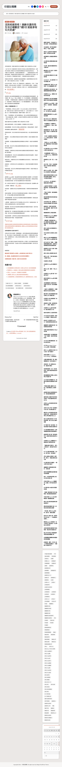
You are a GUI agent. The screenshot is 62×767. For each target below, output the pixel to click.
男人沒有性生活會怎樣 (10, 288)
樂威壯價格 (53, 634)
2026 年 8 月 (47, 25)
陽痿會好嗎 (53, 710)
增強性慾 (21, 129)
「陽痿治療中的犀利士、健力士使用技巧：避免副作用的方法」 (50, 447)
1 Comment (25, 33)
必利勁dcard (47, 582)
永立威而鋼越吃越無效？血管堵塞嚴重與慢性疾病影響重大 (50, 430)
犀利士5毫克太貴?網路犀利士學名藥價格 (50, 229)
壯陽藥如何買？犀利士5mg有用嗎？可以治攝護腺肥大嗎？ (50, 85)
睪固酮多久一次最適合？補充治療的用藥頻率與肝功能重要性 (21, 270)
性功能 (46, 603)
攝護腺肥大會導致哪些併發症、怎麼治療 (50, 468)
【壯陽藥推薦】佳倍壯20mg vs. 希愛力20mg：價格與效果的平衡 (50, 155)
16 (58, 739)
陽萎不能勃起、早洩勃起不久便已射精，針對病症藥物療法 (50, 43)
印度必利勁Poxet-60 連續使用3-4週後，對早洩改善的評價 (50, 483)
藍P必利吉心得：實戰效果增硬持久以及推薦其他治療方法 (50, 119)
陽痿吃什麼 (47, 710)
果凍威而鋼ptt (47, 629)
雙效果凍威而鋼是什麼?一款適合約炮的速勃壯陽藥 (50, 507)
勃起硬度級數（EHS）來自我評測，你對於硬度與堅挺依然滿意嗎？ (50, 370)
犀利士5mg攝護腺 (48, 665)
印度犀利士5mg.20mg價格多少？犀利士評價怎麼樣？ (50, 216)
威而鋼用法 (47, 579)
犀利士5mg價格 (47, 653)
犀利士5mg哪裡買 (48, 663)
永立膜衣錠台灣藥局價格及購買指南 (50, 62)
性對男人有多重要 (18, 283)
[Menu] (28, 6)
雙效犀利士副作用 (48, 715)
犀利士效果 (53, 684)
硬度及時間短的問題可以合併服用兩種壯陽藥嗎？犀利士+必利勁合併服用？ (50, 176)
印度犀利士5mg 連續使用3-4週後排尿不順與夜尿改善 (50, 441)
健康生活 (7, 21)
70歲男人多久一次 (9, 283)
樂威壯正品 (54, 641)
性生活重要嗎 (25, 283)
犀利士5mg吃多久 (48, 660)
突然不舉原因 (47, 701)
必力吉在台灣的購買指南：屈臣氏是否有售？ (50, 341)
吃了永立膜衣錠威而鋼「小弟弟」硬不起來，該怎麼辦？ (50, 452)
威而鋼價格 (47, 570)
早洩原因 (46, 620)
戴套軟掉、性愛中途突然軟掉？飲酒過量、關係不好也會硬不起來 (50, 208)
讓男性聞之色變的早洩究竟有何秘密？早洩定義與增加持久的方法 (50, 398)
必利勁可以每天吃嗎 (48, 587)
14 (54, 739)
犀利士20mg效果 (48, 672)
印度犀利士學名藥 (48, 261)
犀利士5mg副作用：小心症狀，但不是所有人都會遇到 (50, 110)
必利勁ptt (53, 582)
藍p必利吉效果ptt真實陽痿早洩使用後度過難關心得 (50, 533)
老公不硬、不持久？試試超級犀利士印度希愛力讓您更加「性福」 (50, 166)
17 (44, 743)
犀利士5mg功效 (47, 658)
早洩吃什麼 (52, 620)
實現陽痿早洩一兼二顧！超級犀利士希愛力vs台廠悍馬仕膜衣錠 (50, 131)
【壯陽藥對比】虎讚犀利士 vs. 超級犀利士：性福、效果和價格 (50, 125)
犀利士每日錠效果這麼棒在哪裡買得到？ (50, 502)
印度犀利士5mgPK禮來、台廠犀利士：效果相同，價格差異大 (50, 105)
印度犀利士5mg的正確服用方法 (50, 265)
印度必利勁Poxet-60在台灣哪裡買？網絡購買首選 (50, 497)
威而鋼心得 (47, 577)
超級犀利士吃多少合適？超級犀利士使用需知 (50, 249)
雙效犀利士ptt (53, 712)
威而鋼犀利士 (53, 577)
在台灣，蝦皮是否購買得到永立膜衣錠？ (50, 66)
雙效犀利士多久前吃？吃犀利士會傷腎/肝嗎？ (50, 71)
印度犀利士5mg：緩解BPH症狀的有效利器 (50, 94)
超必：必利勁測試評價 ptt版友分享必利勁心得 (50, 477)
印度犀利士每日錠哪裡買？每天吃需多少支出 (50, 299)
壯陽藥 (52, 558)
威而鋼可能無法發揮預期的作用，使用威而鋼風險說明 (50, 393)
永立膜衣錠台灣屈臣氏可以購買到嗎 (50, 76)
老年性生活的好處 (28, 288)
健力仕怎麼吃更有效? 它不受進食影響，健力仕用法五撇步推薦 (50, 420)
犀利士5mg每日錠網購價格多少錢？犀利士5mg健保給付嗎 (50, 238)
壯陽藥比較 (54, 563)
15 (56, 739)
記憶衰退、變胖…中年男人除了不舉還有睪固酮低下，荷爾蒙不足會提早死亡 (50, 544)
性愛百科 (12, 21)
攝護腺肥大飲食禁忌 (48, 617)
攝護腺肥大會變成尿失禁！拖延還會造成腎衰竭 (50, 326)
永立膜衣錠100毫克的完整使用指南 (50, 488)
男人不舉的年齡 (47, 693)
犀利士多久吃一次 (48, 682)
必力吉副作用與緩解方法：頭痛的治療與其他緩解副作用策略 (50, 381)
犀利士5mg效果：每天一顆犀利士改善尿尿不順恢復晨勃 (50, 171)
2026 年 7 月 (47, 30)
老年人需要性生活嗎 (19, 288)
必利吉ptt (53, 598)
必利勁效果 (54, 591)
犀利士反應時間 (47, 677)
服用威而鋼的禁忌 (48, 627)
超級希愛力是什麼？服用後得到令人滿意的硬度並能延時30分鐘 (50, 436)
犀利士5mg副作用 (48, 655)
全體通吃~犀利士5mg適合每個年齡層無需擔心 (17, 274)
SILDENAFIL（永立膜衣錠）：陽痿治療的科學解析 (50, 182)
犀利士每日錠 (47, 686)
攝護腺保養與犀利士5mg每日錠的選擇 (50, 115)
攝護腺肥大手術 (47, 610)
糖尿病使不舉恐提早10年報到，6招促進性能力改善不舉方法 (18, 253)
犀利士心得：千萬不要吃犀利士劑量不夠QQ (50, 257)
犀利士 (46, 646)
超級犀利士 (17, 294)
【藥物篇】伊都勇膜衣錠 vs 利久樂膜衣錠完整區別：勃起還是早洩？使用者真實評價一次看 (50, 223)
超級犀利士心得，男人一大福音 (50, 160)
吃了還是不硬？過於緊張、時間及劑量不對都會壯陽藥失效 (50, 425)
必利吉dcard (47, 598)
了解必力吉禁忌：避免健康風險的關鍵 (50, 193)
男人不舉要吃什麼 (48, 696)
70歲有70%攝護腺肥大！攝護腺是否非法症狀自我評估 (50, 290)
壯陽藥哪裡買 (47, 563)
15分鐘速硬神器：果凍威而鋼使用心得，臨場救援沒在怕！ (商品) (22, 276)
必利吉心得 (54, 601)
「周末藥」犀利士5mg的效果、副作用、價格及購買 (50, 511)
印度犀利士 (47, 558)
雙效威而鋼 (47, 712)
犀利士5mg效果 (47, 667)
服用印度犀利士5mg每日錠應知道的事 (50, 279)
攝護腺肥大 (51, 603)
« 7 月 (46, 755)
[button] (54, 6)
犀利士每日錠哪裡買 (48, 689)
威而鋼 (46, 565)
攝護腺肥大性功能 (48, 608)
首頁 (7, 13)
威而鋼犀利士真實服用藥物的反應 (50, 57)
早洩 (55, 617)
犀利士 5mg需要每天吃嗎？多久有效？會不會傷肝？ (50, 350)
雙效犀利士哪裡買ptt (48, 717)
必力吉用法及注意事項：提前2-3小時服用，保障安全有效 (50, 316)
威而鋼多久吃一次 (48, 575)
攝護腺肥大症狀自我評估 (49, 615)
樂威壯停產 (47, 634)
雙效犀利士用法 (47, 720)
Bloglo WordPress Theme (43, 764)
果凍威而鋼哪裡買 (48, 632)
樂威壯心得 (54, 639)
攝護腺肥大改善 (47, 613)
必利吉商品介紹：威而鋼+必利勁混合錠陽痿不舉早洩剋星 (50, 202)
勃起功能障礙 (47, 556)
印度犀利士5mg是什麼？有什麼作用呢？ (50, 274)
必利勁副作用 (47, 584)
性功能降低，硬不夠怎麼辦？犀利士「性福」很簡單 (50, 47)
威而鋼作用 (51, 565)
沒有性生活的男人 (27, 285)
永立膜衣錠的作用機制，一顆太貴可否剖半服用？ (50, 463)
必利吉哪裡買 (47, 601)
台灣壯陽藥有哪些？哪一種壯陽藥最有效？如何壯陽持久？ (50, 360)
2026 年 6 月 (47, 34)
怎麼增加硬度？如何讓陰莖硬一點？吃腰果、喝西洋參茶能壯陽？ (50, 336)
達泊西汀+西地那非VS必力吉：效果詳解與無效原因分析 (50, 321)
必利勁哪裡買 (47, 589)
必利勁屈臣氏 (47, 591)
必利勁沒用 (47, 594)
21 (54, 743)
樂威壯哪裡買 (47, 639)
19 (49, 743)
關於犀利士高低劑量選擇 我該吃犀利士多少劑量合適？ (50, 294)
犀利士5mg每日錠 (48, 670)
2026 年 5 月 (47, 38)
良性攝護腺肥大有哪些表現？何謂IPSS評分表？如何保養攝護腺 (21, 268)
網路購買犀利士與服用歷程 (50, 212)
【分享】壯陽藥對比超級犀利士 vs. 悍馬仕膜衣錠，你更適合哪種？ (50, 137)
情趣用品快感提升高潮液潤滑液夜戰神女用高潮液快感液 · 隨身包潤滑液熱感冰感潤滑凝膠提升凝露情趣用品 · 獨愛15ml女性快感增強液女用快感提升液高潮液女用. (21, 226)
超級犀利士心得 (47, 705)
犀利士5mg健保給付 (48, 651)
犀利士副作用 (47, 674)
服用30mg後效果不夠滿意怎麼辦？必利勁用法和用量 (50, 52)
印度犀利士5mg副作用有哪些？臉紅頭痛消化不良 (50, 308)
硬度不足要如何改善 (48, 698)
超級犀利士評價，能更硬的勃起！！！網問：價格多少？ (50, 304)
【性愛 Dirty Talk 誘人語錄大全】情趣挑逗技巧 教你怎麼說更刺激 (50, 144)
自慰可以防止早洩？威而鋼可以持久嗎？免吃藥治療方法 (50, 408)
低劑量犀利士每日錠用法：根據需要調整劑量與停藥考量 (50, 90)
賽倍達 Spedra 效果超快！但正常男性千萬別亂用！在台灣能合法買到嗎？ (50, 523)
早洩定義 (46, 622)
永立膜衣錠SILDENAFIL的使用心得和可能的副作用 (50, 149)
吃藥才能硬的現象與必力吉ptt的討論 (50, 330)
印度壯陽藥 (10, 6)
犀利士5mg (51, 646)
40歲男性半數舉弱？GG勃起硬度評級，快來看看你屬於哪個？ (50, 187)
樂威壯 (54, 632)
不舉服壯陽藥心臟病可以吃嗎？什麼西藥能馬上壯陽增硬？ (50, 387)
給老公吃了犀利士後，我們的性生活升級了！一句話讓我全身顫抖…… (50, 517)
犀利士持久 (47, 684)
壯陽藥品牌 (53, 560)
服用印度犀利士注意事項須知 (50, 312)
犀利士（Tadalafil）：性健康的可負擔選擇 (16, 272)
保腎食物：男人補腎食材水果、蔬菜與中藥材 (50, 365)
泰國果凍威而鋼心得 (48, 644)
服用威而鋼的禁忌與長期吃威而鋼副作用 (50, 197)
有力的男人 (11, 89)
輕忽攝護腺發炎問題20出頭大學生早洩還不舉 (50, 375)
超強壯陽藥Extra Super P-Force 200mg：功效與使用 (50, 355)
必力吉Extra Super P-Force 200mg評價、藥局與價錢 (50, 346)
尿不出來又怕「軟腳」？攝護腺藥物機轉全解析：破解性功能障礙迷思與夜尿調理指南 (50, 244)
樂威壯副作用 (47, 636)
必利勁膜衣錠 (47, 596)
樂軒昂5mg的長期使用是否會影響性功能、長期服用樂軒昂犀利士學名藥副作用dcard (50, 414)
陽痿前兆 (52, 708)
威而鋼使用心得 (47, 568)
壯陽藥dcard (47, 560)
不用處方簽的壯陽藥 (48, 553)
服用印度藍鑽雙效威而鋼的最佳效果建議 (50, 472)
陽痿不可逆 (47, 708)
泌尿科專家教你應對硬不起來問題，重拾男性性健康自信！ (50, 528)
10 (44, 739)
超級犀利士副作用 (48, 703)
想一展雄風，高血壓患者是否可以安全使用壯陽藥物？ (17, 256)
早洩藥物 (46, 625)
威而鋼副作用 (53, 570)
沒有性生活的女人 (18, 285)
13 (51, 739)
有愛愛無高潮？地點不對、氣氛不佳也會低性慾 (16, 258)
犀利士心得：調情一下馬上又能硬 (50, 269)
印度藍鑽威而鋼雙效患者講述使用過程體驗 (50, 538)
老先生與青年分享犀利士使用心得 (50, 233)
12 (49, 739)
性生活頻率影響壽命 (9, 285)
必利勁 (52, 579)
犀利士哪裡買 (47, 679)
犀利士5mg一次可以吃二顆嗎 (50, 648)
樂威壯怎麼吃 (47, 641)
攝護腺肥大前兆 (47, 606)
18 (47, 743)
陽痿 (53, 705)
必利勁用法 (53, 594)
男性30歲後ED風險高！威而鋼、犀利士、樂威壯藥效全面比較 (50, 458)
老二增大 (18, 185)
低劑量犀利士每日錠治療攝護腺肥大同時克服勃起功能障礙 (50, 99)
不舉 (55, 553)
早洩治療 (51, 622)
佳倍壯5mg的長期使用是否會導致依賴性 (50, 404)
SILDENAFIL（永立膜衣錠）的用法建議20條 (50, 80)
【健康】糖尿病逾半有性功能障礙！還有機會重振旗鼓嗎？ (50, 493)
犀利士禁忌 (47, 691)
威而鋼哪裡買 (47, 572)
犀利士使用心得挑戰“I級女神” (50, 253)
